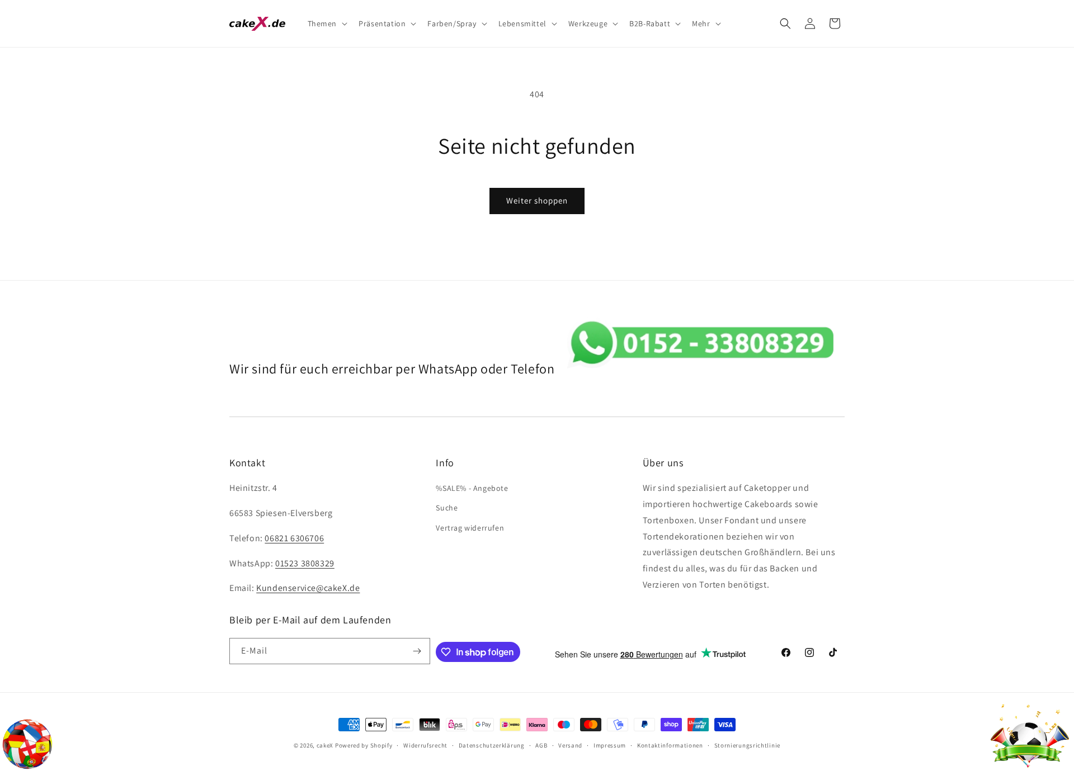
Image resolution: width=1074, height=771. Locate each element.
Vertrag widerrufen (470, 528)
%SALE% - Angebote (472, 488)
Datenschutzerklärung (492, 745)
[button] (326, 23)
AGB (541, 745)
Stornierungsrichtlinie (747, 745)
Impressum (609, 745)
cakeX (325, 745)
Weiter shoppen (537, 200)
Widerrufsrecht (425, 745)
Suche (447, 508)
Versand (570, 745)
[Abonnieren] (417, 651)
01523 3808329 (305, 563)
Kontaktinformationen (670, 745)
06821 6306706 (294, 538)
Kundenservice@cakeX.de (308, 588)
